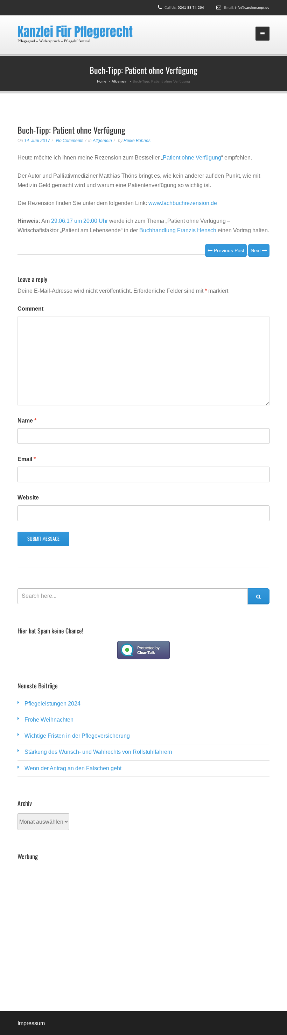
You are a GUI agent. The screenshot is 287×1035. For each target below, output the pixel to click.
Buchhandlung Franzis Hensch (177, 230)
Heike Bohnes (137, 140)
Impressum (31, 1023)
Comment (30, 309)
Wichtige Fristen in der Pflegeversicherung (77, 736)
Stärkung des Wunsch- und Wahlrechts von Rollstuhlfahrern (98, 752)
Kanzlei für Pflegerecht (75, 31)
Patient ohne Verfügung (192, 158)
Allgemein (102, 140)
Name (27, 421)
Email (27, 459)
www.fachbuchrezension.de (182, 203)
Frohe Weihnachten (49, 720)
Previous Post (228, 250)
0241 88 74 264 (191, 7)
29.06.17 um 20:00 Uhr (79, 221)
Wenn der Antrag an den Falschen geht (72, 768)
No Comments (69, 140)
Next (256, 250)
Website (28, 498)
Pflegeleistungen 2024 (52, 704)
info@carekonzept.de (252, 7)
